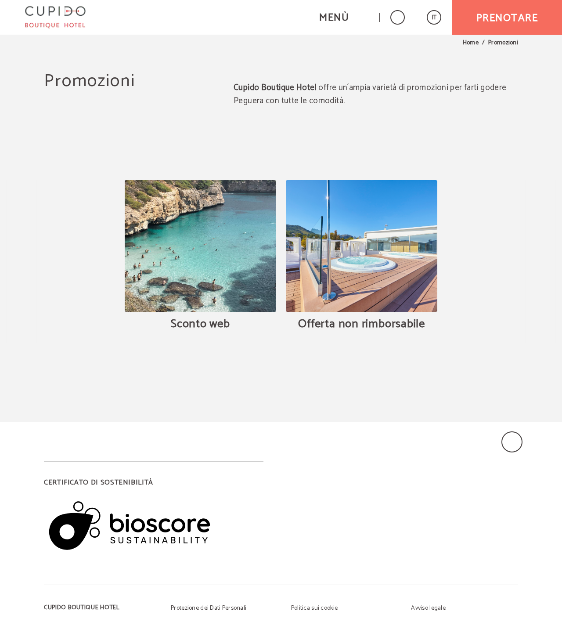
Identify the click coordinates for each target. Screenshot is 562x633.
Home (471, 43)
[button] (343, 17)
